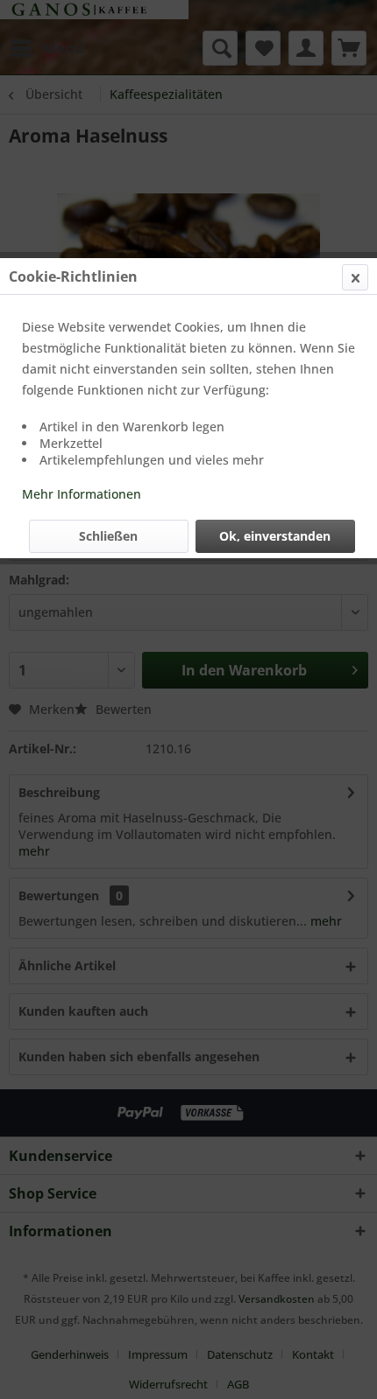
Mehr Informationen (81, 494)
